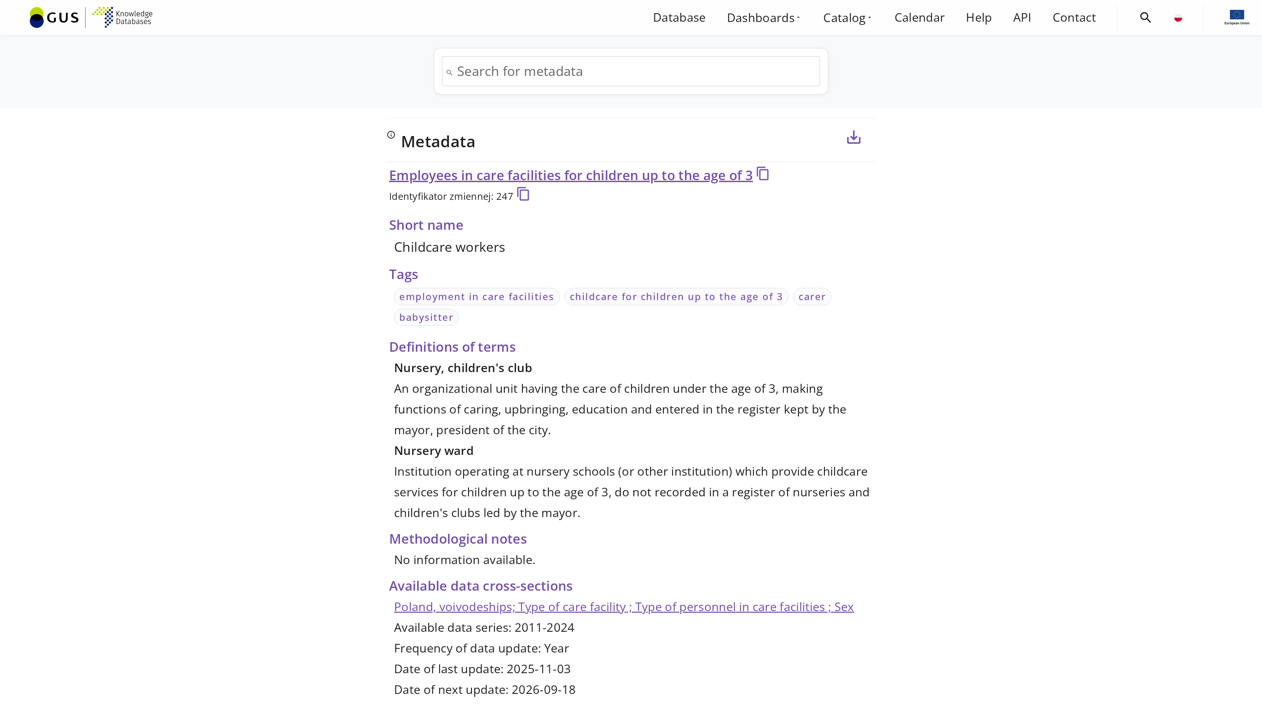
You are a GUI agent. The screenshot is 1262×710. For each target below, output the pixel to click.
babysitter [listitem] (426, 317)
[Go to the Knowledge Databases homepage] (91, 17)
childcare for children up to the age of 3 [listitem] (676, 296)
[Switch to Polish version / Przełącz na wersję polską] (1178, 18)
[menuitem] (91, 16)
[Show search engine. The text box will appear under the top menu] (1146, 18)
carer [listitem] (812, 296)
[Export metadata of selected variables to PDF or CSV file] (853, 137)
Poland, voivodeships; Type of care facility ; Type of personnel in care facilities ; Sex (624, 607)
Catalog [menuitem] (844, 18)
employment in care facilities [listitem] (476, 296)
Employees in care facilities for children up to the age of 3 (571, 175)
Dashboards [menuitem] (761, 18)
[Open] (449, 72)
